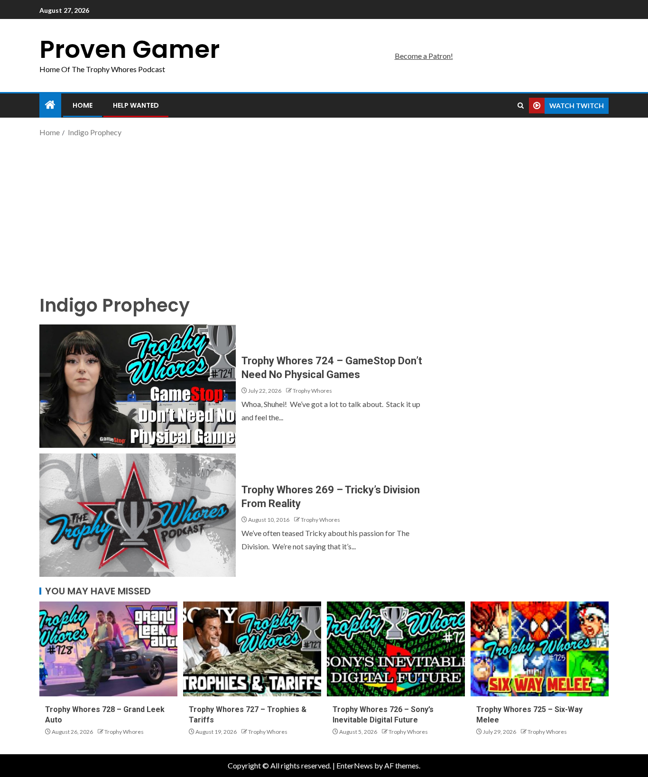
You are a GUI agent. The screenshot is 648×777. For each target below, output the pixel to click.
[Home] (50, 105)
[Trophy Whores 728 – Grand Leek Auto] (108, 648)
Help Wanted (136, 105)
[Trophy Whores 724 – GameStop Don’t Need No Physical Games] (137, 386)
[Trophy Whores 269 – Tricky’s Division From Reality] (137, 515)
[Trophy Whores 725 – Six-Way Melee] (540, 648)
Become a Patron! (424, 55)
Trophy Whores (312, 390)
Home (83, 105)
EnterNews (354, 765)
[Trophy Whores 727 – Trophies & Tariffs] (252, 648)
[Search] (521, 106)
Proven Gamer (129, 49)
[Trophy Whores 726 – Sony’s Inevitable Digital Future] (396, 648)
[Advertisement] (324, 214)
